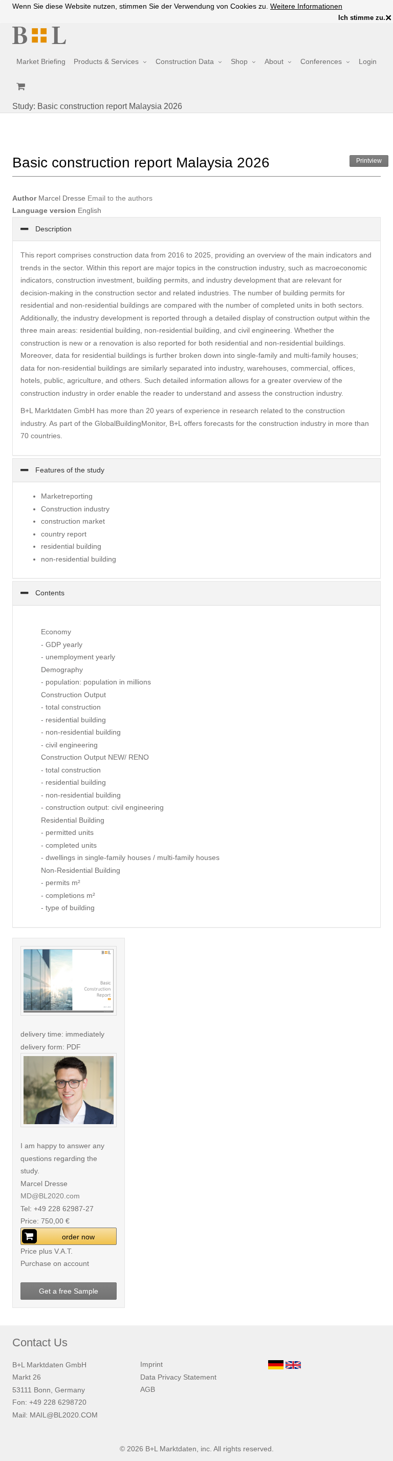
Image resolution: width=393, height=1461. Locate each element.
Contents (48, 593)
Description (52, 229)
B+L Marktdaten (170, 1449)
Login (368, 61)
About (274, 61)
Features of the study (68, 470)
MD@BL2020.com (50, 1196)
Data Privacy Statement (178, 1377)
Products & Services (106, 61)
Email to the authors (120, 198)
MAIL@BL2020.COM (64, 1415)
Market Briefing (41, 61)
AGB (147, 1389)
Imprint (151, 1364)
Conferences (321, 61)
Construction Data (185, 61)
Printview (369, 160)
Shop (239, 61)
